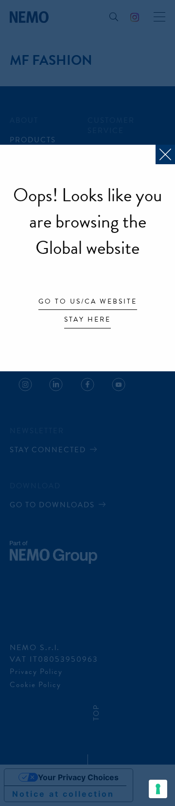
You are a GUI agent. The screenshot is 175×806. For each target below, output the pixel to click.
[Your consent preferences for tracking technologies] (158, 789)
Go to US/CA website (87, 302)
